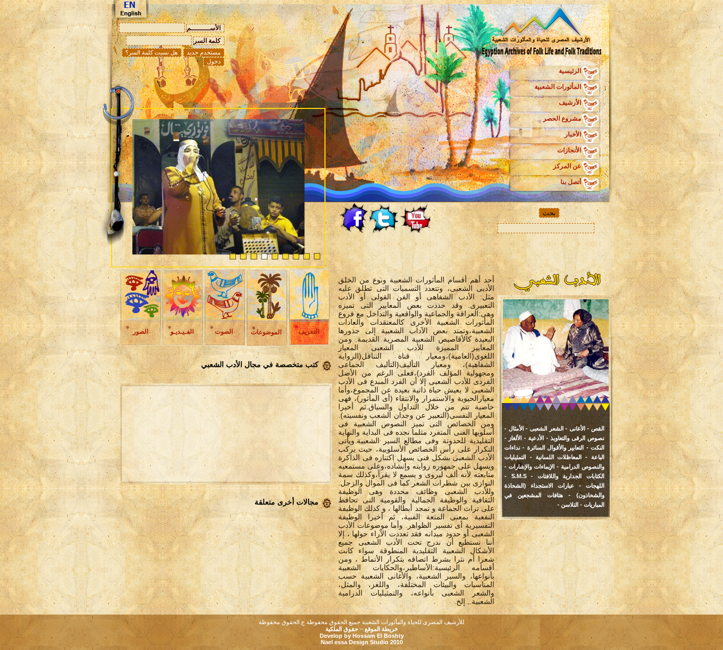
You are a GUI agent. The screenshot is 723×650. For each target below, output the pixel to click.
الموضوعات (266, 332)
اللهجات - (589, 485)
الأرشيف (570, 102)
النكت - (594, 447)
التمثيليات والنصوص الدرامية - (554, 462)
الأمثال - (514, 428)
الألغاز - (513, 438)
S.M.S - (515, 476)
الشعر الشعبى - (544, 428)
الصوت (224, 331)
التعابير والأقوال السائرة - (552, 447)
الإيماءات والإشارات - (529, 466)
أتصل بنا (571, 182)
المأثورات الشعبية (558, 86)
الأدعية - (533, 438)
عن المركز (567, 166)
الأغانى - (574, 428)
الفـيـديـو (182, 331)
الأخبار (573, 134)
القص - (594, 428)
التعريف (309, 331)
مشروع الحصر (562, 118)
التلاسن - (568, 504)
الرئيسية (570, 71)
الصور (140, 331)
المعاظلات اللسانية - (554, 457)
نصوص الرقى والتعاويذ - (574, 438)
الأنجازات (569, 150)
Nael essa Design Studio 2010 (362, 642)
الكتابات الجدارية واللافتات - (565, 476)
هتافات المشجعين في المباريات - (554, 500)
